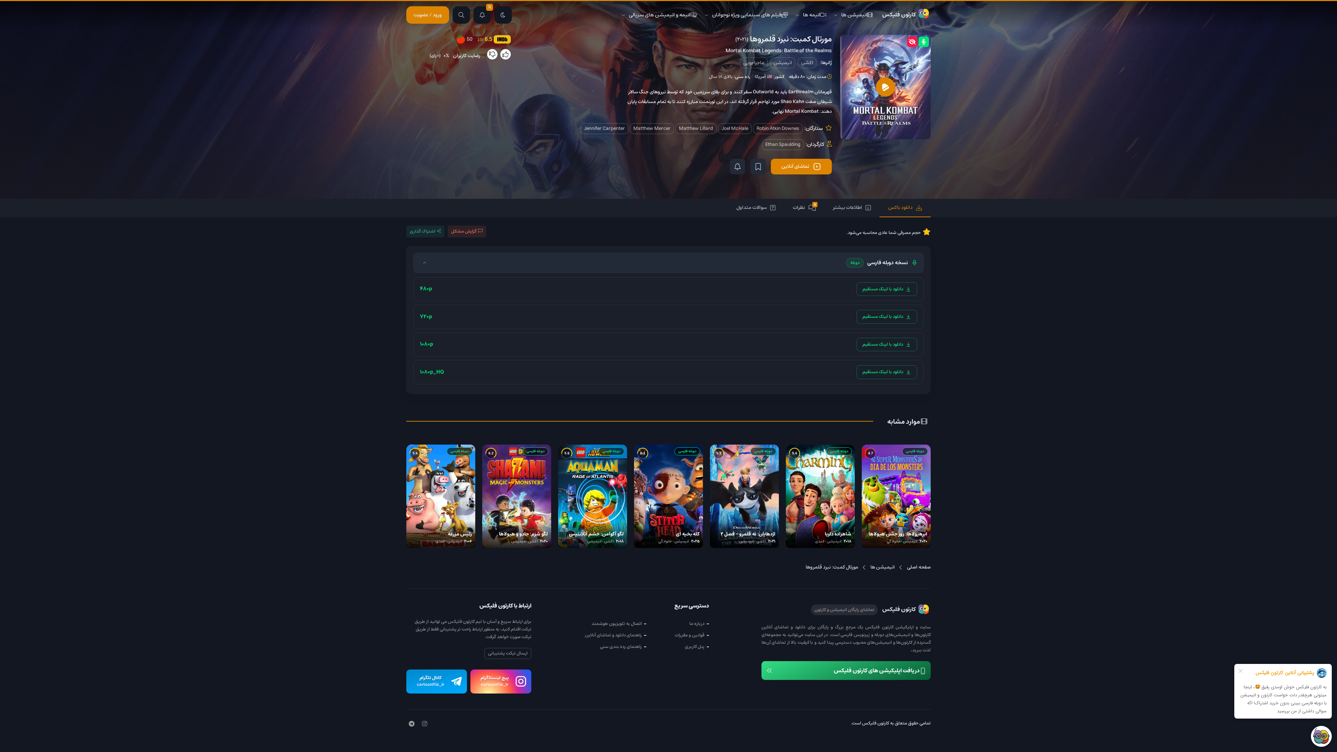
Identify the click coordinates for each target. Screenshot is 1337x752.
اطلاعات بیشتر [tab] (847, 207)
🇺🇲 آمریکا (763, 77)
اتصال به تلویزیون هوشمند (617, 624)
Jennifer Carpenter (604, 128)
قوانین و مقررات (689, 635)
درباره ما (696, 624)
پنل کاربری (694, 647)
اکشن (807, 62)
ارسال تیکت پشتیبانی (507, 653)
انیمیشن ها (854, 14)
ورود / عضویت (428, 15)
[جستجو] (461, 15)
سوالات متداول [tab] (751, 207)
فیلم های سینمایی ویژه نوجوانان (746, 14)
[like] (505, 54)
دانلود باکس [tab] (900, 207)
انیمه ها (811, 14)
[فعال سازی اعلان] (737, 166)
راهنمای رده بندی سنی (621, 647)
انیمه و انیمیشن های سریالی (659, 14)
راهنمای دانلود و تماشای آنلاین (613, 635)
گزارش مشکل (463, 231)
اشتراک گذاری (422, 231)
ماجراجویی (753, 62)
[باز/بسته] (424, 263)
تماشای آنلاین (795, 166)
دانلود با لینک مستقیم (882, 289)
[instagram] (424, 724)
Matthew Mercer (652, 128)
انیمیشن (783, 62)
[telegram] (411, 724)
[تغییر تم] (503, 15)
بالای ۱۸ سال (721, 77)
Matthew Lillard (696, 128)
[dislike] (492, 54)
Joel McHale (734, 128)
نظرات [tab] (804, 207)
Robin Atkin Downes (778, 128)
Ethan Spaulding (782, 144)
